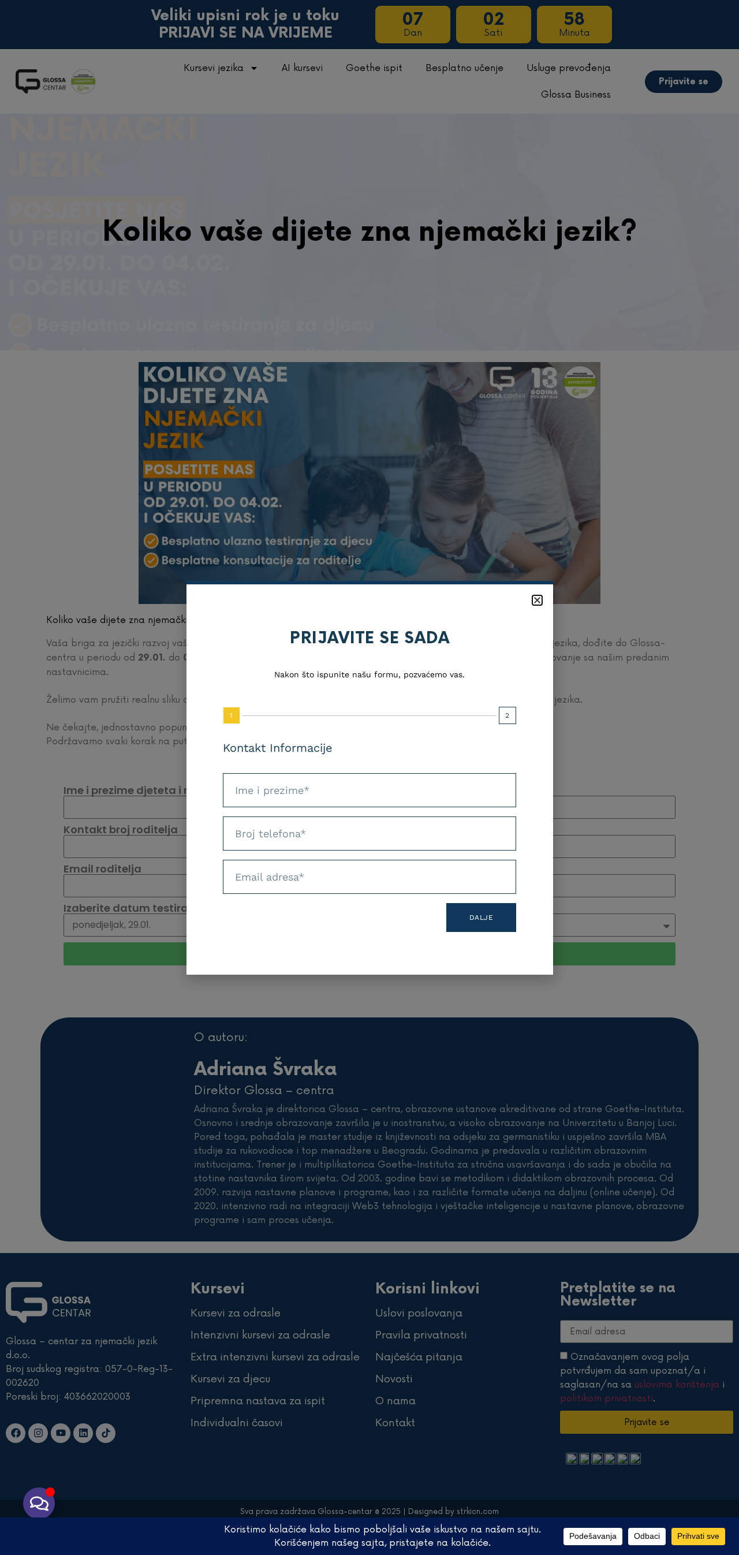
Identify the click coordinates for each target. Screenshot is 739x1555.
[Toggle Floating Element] (39, 1503)
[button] (537, 600)
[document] (369, 777)
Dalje (481, 917)
